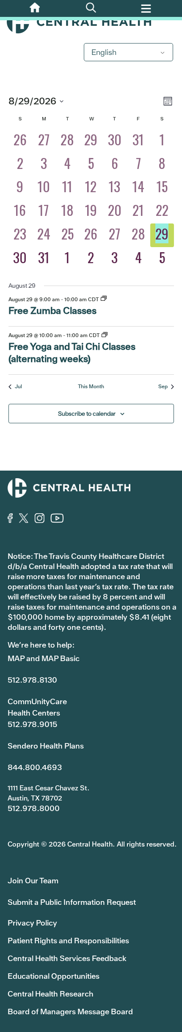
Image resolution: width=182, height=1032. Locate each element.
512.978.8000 (34, 808)
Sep (163, 386)
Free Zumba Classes (52, 311)
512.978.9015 (32, 724)
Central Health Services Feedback (67, 958)
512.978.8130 (32, 680)
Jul (18, 386)
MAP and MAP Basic (44, 658)
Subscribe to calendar (87, 413)
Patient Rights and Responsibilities (68, 940)
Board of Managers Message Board (70, 1011)
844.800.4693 (35, 767)
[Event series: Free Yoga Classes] (105, 335)
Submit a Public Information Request (72, 902)
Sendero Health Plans (46, 746)
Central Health (91, 22)
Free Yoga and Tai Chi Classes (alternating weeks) (71, 352)
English (103, 52)
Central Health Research (51, 994)
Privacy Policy (32, 923)
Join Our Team (33, 880)
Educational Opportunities (53, 976)
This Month (91, 386)
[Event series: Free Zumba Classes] (104, 299)
